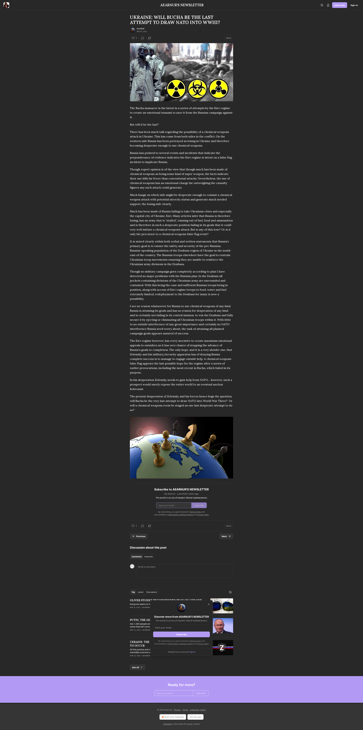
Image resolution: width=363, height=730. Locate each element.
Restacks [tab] (148, 556)
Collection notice (198, 709)
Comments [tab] (137, 556)
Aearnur (140, 29)
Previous (140, 536)
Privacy (177, 709)
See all (135, 667)
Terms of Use (195, 641)
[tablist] (142, 556)
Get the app (195, 717)
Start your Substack (174, 717)
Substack (167, 724)
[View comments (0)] (142, 38)
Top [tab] (133, 592)
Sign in (354, 5)
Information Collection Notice (180, 643)
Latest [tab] (140, 592)
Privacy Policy (203, 643)
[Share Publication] (328, 5)
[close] (208, 604)
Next (224, 536)
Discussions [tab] (151, 592)
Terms (185, 709)
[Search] (322, 5)
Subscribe (339, 5)
